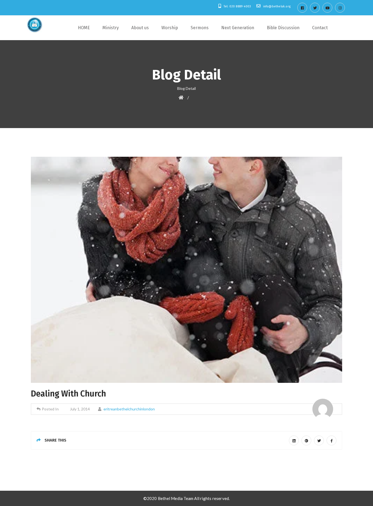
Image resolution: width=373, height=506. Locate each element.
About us (140, 27)
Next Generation (237, 27)
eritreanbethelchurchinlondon (129, 409)
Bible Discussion (283, 27)
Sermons (200, 27)
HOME (84, 27)
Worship (169, 27)
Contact (320, 27)
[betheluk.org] (35, 25)
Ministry (110, 27)
